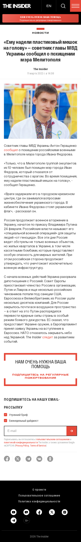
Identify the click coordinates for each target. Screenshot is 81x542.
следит (47, 337)
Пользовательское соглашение (39, 495)
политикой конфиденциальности (21, 442)
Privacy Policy (22, 445)
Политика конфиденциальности (39, 501)
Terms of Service (38, 445)
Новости (40, 33)
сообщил (11, 150)
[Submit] (71, 431)
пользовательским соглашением (53, 439)
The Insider (40, 69)
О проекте (39, 489)
